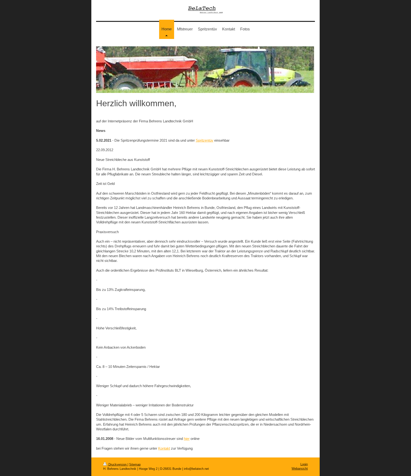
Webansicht (300, 468)
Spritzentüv (204, 140)
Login (304, 464)
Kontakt (164, 448)
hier (187, 439)
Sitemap (135, 464)
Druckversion (117, 464)
